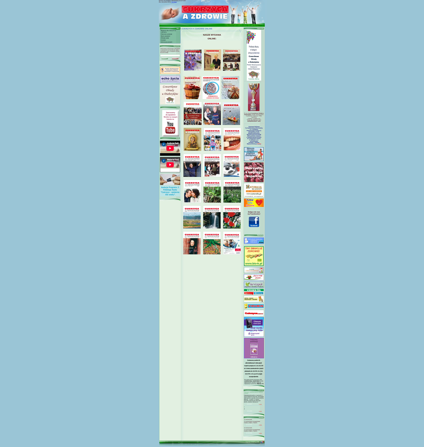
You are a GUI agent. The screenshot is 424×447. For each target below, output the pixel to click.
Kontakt (163, 40)
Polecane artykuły (166, 34)
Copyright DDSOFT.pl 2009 (252, 441)
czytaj (260, 404)
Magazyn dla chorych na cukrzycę (168, 31)
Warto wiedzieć (165, 36)
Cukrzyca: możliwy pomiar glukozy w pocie (253, 392)
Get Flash (174, 2)
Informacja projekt (166, 42)
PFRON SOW (165, 38)
